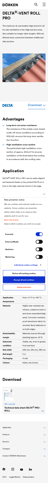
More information (11, 220)
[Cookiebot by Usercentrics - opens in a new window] (34, 194)
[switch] (39, 242)
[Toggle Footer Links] (24, 457)
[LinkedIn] (30, 469)
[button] (24, 428)
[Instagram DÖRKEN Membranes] (12, 469)
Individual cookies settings (26, 265)
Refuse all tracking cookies (24, 273)
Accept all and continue (24, 280)
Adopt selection (24, 287)
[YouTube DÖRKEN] (21, 469)
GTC (4, 477)
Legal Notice (14, 477)
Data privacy (28, 477)
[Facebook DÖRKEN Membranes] (3, 469)
